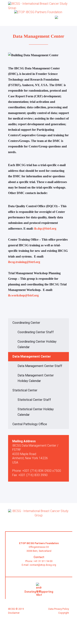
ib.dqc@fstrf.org (45, 228)
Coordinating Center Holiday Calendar (37, 344)
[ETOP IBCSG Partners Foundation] (38, 518)
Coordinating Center (26, 323)
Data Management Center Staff (40, 366)
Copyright (63, 613)
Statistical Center (24, 390)
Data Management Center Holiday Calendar (36, 378)
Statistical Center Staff (34, 400)
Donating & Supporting (38, 591)
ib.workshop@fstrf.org (23, 295)
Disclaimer (14, 613)
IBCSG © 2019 (16, 609)
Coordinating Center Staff (36, 332)
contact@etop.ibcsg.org (43, 565)
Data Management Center (31, 356)
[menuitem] (58, 19)
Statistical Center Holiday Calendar (36, 412)
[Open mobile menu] (66, 19)
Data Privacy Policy (58, 609)
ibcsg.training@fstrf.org (24, 262)
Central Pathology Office (29, 424)
